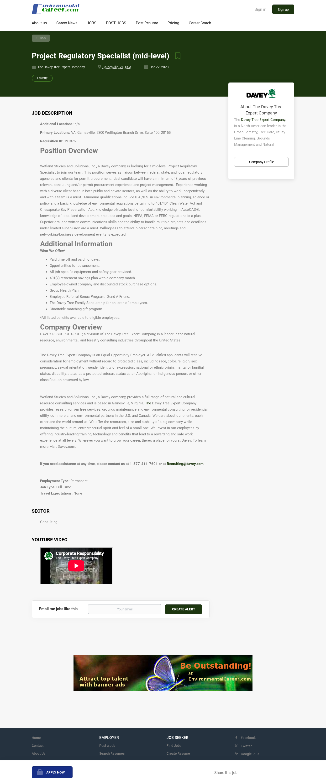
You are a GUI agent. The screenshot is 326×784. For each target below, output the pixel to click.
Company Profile (261, 162)
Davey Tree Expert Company (263, 120)
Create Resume (178, 753)
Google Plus (250, 754)
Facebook (248, 738)
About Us (38, 753)
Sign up (283, 9)
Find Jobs (174, 746)
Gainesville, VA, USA (116, 67)
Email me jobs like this (58, 609)
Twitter (246, 746)
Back (42, 38)
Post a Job (107, 746)
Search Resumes (112, 753)
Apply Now (55, 772)
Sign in (260, 9)
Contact (38, 746)
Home (36, 738)
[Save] (176, 55)
